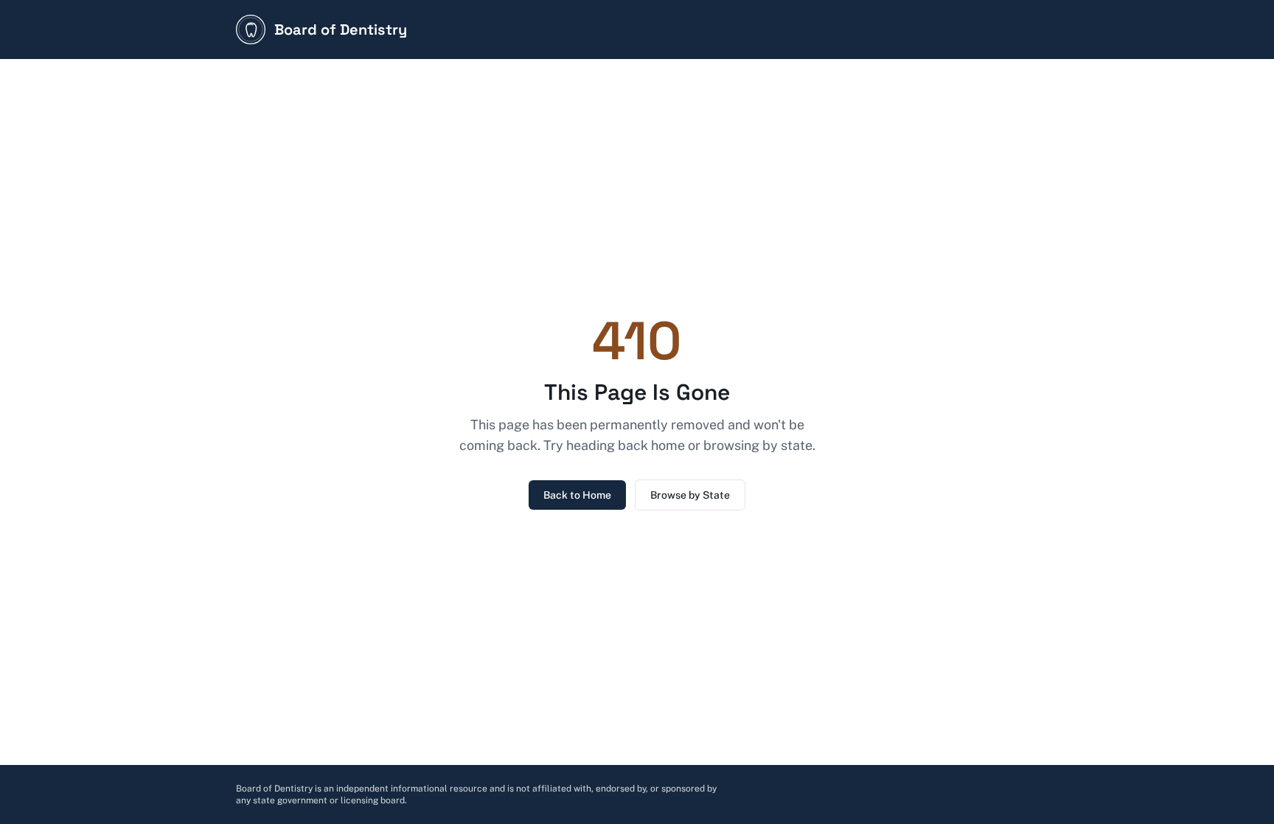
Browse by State (690, 495)
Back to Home (577, 495)
